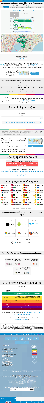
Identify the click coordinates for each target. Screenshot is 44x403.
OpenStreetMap (36, 51)
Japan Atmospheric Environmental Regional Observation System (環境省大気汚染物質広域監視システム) (21, 376)
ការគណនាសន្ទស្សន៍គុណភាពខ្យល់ (7, 362)
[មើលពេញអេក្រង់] (33, 10)
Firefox (34, 230)
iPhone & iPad (10, 221)
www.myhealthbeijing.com (21, 319)
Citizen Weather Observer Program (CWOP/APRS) (21, 375)
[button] (23, 48)
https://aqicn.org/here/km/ (22, 85)
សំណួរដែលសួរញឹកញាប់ (7, 359)
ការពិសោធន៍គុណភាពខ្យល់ (6, 355)
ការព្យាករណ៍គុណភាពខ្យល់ (6, 363)
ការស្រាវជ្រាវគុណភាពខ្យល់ (7, 352)
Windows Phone (34, 221)
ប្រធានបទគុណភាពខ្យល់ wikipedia (30, 312)
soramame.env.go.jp (35, 64)
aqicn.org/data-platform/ (22, 175)
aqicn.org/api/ (34, 102)
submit (32, 389)
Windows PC (10, 230)
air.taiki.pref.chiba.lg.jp (31, 66)
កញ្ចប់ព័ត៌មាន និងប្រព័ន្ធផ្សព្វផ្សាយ (7, 349)
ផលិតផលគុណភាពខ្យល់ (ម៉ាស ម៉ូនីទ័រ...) (8, 364)
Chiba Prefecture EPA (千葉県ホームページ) (22, 377)
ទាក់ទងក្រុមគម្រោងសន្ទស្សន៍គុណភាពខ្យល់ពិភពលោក (10, 348)
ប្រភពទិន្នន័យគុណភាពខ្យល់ (6, 361)
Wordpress (16, 239)
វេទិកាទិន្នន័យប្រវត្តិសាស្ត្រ (5, 366)
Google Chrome (22, 230)
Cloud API (28, 239)
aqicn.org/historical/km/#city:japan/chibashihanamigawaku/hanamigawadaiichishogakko (22, 171)
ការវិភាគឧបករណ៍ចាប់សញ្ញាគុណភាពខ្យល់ (8, 356)
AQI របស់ (15, 10)
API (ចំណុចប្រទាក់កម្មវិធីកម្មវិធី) (7, 365)
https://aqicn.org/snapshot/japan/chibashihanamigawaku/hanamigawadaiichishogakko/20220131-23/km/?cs (22, 91)
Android (22, 221)
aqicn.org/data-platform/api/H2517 (27, 100)
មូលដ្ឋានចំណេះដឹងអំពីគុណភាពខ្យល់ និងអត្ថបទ (9, 354)
